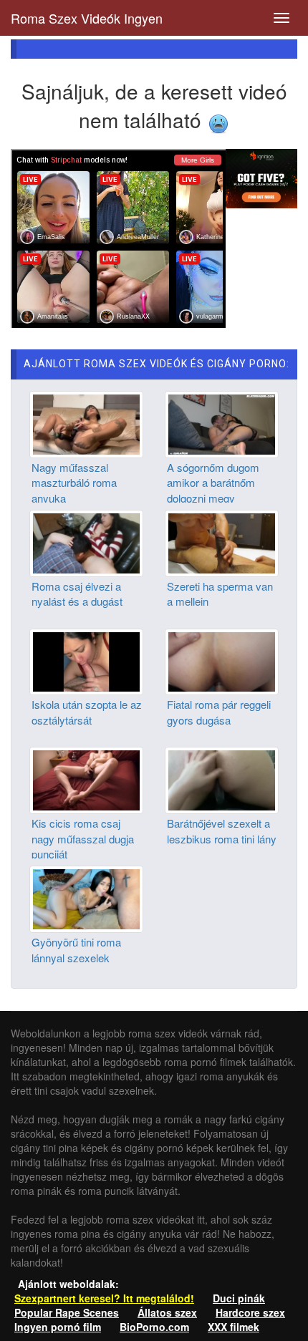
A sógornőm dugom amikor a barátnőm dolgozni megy (213, 482)
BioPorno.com (154, 1327)
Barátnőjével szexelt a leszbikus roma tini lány (221, 830)
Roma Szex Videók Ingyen (87, 18)
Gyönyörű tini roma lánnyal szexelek (76, 949)
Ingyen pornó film (57, 1327)
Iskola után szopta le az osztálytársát (87, 712)
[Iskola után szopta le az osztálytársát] (86, 660)
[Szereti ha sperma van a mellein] (222, 541)
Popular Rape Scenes (66, 1312)
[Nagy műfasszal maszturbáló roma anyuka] (86, 423)
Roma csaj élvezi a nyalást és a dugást (77, 593)
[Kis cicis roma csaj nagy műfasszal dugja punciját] (86, 779)
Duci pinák (239, 1298)
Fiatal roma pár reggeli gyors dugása (219, 712)
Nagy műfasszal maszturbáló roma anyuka (74, 482)
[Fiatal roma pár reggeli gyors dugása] (222, 660)
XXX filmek (233, 1327)
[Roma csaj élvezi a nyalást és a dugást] (86, 541)
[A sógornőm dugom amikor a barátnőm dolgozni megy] (222, 423)
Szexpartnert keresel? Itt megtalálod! (104, 1298)
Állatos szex (167, 1312)
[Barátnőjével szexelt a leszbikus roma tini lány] (222, 779)
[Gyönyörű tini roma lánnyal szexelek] (86, 898)
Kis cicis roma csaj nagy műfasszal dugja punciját (83, 838)
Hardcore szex (250, 1312)
